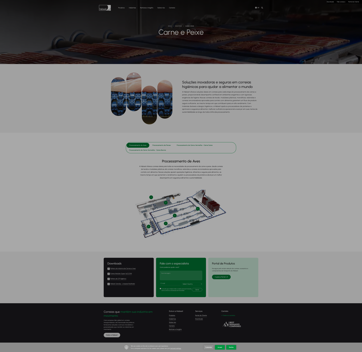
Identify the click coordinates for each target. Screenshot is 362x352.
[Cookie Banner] (181, 347)
